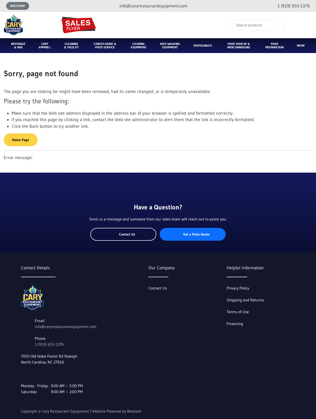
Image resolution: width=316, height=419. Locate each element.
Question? (17, 6)
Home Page (20, 140)
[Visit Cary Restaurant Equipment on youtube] (33, 373)
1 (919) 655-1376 (49, 344)
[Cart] (307, 25)
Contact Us (127, 234)
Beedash (134, 411)
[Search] (268, 25)
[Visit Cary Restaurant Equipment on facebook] (23, 373)
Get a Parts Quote (196, 234)
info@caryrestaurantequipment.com (66, 326)
